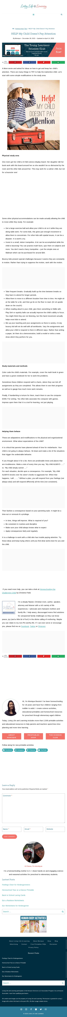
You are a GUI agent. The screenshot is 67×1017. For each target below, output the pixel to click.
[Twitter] (41, 1009)
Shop (49, 941)
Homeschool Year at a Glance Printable (18, 890)
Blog (56, 941)
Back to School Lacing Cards (13, 895)
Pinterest (41, 626)
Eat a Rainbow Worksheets (13, 900)
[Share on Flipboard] (44, 62)
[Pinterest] (21, 1009)
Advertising (14, 944)
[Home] (13, 29)
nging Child (11, 593)
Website (50, 829)
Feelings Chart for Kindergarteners (16, 885)
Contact (24, 944)
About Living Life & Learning (19, 941)
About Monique (38, 941)
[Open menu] (33, 14)
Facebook (25, 626)
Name (6, 829)
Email (28, 829)
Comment (7, 796)
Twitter (32, 626)
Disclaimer (53, 944)
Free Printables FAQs (38, 944)
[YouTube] (46, 1009)
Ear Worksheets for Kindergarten (15, 906)
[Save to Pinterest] (15, 62)
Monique (18, 38)
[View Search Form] (61, 14)
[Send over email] (58, 62)
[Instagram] (26, 1009)
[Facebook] (31, 1009)
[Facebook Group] (36, 1009)
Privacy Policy (34, 947)
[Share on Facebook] (29, 62)
